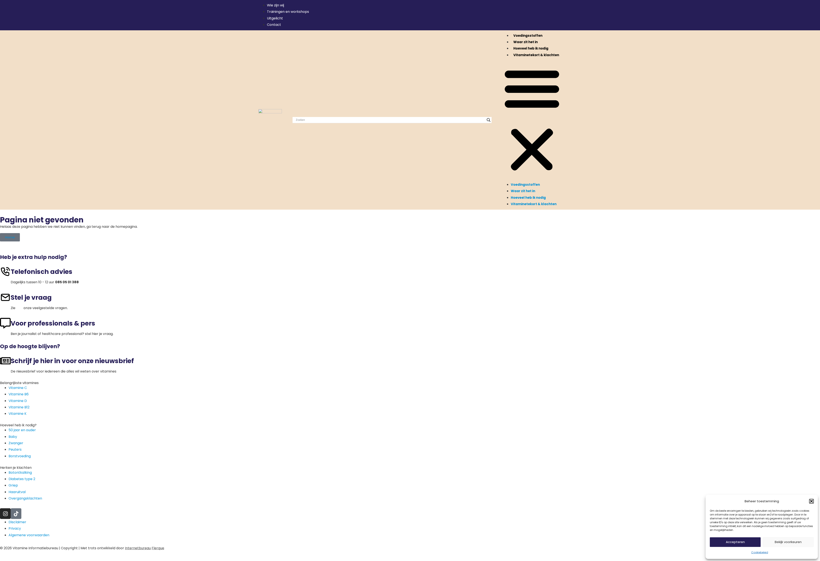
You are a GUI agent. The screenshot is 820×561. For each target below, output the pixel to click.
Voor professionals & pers (53, 323)
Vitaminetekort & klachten (536, 55)
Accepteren (735, 542)
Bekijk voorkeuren (788, 542)
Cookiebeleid (759, 552)
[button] (811, 501)
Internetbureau (138, 548)
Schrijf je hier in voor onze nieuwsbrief (72, 360)
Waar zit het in (525, 42)
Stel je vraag (31, 297)
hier (19, 307)
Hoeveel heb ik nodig (530, 48)
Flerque (158, 548)
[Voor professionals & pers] (5, 323)
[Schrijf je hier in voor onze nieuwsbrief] (5, 360)
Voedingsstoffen (527, 35)
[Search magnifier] (489, 120)
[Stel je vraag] (5, 297)
